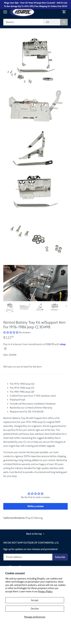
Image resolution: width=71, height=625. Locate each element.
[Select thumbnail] (10, 307)
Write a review (35, 506)
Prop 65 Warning (34, 517)
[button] (10, 332)
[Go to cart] (64, 11)
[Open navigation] (5, 12)
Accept (34, 600)
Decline (35, 608)
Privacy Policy (45, 591)
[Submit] (64, 22)
